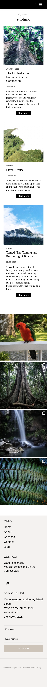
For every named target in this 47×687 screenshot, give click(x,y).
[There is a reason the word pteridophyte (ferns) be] (23, 481)
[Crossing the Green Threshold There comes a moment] (23, 433)
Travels (9, 166)
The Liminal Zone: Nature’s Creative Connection (18, 77)
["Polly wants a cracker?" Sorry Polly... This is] (23, 337)
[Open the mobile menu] (40, 4)
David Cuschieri (18, 4)
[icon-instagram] (8, 583)
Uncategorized (12, 69)
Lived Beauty (14, 169)
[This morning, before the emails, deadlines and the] (23, 385)
